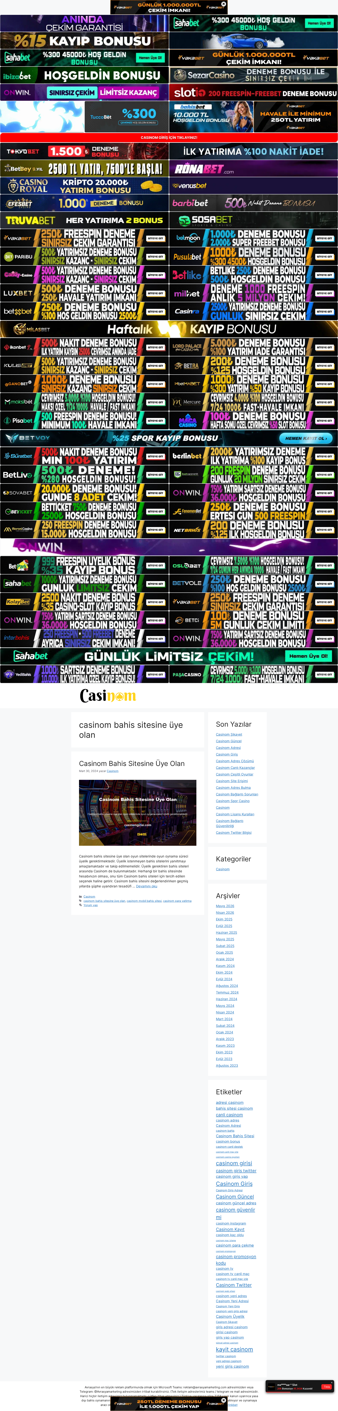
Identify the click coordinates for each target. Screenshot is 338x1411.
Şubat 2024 (225, 1026)
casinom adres (227, 1120)
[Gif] (169, 329)
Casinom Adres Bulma (233, 788)
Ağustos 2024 (227, 986)
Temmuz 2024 (227, 992)
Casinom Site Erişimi (232, 781)
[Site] (84, 238)
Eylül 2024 (224, 979)
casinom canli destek (229, 1146)
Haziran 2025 (226, 933)
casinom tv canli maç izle (232, 1279)
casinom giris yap (232, 1176)
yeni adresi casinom (228, 1361)
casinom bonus (228, 1141)
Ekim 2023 (224, 1052)
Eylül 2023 (224, 1059)
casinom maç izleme (226, 1240)
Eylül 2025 (224, 926)
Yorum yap (91, 905)
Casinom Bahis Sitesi (235, 1136)
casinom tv (224, 1268)
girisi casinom (227, 1332)
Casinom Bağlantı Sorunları (237, 794)
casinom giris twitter (236, 1170)
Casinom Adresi (228, 748)
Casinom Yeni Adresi (232, 1301)
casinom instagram (231, 1223)
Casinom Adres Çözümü (235, 761)
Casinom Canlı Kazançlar (235, 768)
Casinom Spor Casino (233, 801)
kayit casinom (234, 1349)
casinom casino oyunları (228, 1157)
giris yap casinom (230, 1337)
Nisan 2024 (225, 1012)
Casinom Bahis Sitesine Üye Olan (132, 763)
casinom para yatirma (177, 900)
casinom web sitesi (225, 1291)
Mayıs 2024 (225, 1006)
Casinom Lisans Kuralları (235, 814)
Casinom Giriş (227, 754)
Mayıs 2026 (225, 906)
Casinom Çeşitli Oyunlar (234, 774)
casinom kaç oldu (230, 1235)
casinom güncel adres (236, 1203)
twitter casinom (226, 1356)
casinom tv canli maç (233, 1274)
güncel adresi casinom (227, 1343)
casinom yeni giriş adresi (231, 1311)
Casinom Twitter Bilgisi (234, 833)
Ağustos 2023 (227, 1066)
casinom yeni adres (231, 1296)
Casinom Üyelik (230, 1316)
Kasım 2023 (225, 1046)
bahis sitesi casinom (234, 1108)
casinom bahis (225, 1130)
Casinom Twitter (234, 1285)
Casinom (89, 896)
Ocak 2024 (224, 1032)
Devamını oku (146, 886)
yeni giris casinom (232, 1366)
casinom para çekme (235, 1245)
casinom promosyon (226, 1251)
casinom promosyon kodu (236, 1259)
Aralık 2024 (225, 959)
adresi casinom (230, 1102)
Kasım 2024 (225, 966)
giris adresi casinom (232, 1327)
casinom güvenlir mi (235, 1213)
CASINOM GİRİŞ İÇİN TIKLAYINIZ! (169, 138)
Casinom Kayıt (230, 1229)
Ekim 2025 (224, 919)
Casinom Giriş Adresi (229, 1190)
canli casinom (229, 1114)
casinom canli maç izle (227, 1152)
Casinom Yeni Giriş (228, 1306)
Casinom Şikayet (229, 734)
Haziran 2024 (226, 999)
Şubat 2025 (225, 946)
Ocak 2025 (224, 952)
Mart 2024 (224, 1019)
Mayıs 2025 (225, 939)
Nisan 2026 (225, 913)
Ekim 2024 (224, 972)
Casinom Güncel (229, 741)
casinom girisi (234, 1163)
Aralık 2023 (225, 1039)
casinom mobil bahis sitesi (144, 900)
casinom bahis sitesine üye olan (104, 900)
